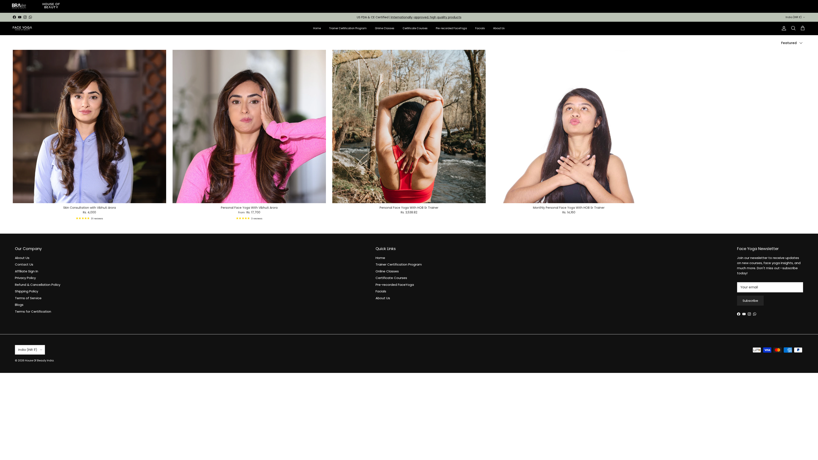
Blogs (19, 304)
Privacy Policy (25, 278)
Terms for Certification (33, 311)
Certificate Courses (415, 28)
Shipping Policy (26, 291)
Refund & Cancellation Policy (37, 284)
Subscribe (750, 300)
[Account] (783, 28)
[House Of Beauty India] (22, 28)
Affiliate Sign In (26, 271)
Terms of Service (28, 298)
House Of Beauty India (39, 360)
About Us (499, 28)
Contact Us (24, 264)
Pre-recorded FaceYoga (451, 28)
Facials (480, 28)
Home (317, 28)
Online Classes (384, 28)
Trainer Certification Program (348, 28)
